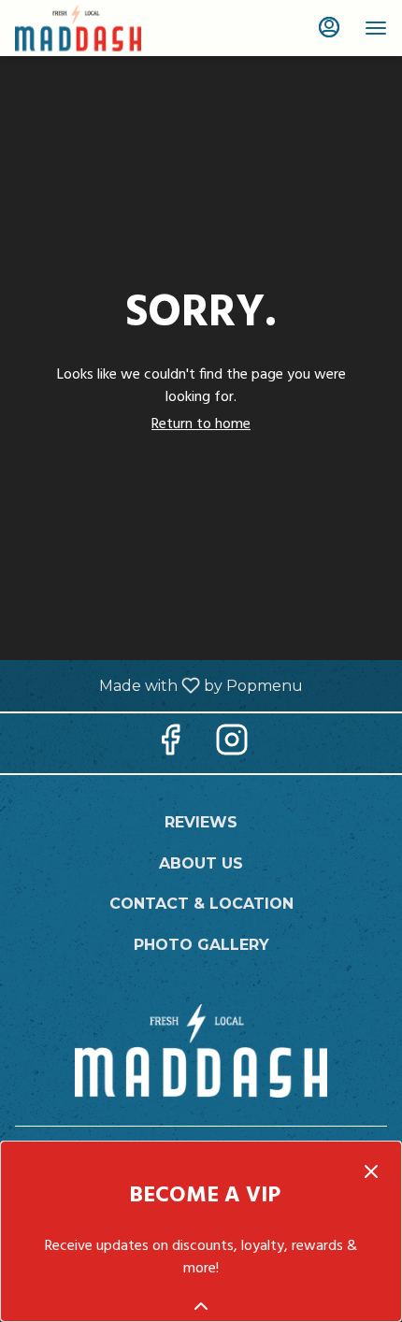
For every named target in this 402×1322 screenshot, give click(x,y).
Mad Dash (201, 1051)
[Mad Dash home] (99, 28)
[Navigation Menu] (375, 28)
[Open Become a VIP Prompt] (201, 1306)
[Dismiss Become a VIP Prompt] (371, 1171)
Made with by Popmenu (158, 684)
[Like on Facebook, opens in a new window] (170, 747)
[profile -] (329, 27)
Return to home (201, 424)
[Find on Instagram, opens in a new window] (232, 747)
